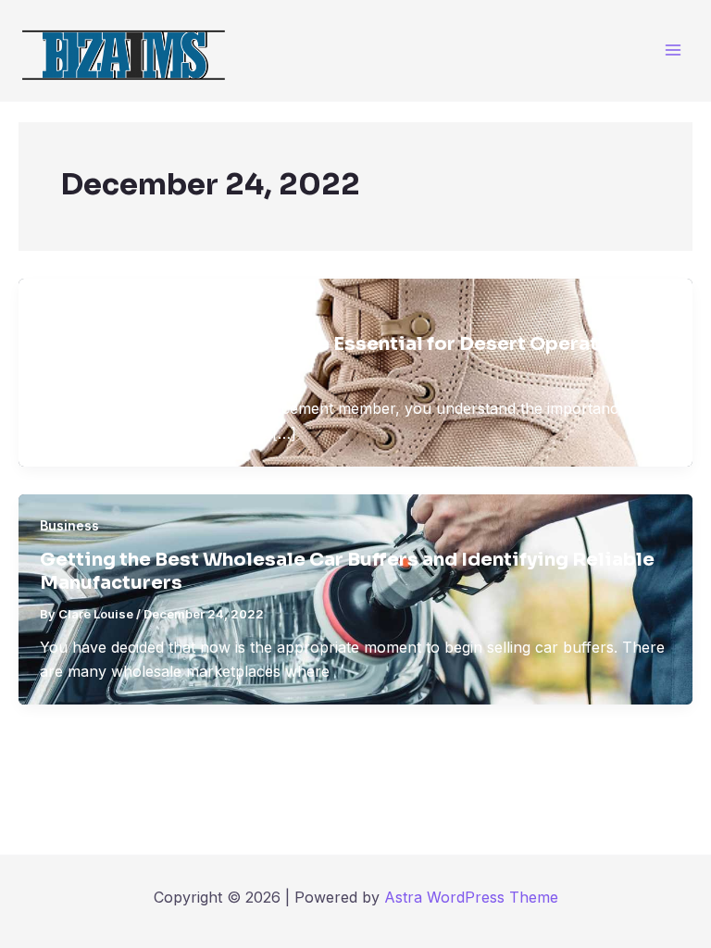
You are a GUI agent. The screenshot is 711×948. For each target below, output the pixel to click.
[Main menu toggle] (673, 50)
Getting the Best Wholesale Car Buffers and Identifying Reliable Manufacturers (347, 571)
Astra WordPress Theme (471, 897)
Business (69, 310)
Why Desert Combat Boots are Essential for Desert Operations (340, 344)
